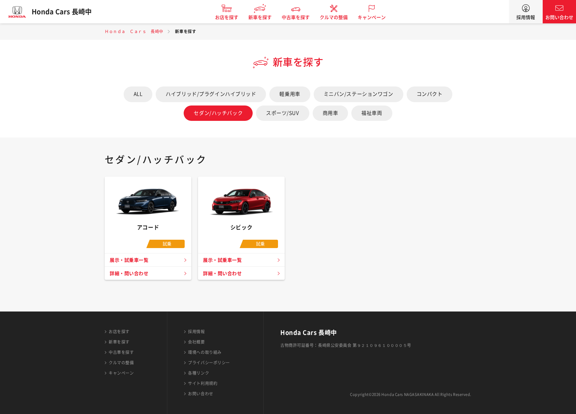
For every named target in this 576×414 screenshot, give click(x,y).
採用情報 (525, 17)
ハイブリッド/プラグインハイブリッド (211, 93)
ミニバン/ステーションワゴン (358, 93)
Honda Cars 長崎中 (62, 11)
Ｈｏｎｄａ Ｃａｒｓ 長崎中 (134, 31)
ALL (138, 93)
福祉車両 (371, 113)
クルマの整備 (334, 17)
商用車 (330, 113)
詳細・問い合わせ (129, 273)
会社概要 (196, 342)
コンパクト (430, 93)
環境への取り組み (204, 352)
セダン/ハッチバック (218, 113)
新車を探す (260, 17)
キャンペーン (372, 17)
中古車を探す (296, 17)
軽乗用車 (289, 93)
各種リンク (198, 373)
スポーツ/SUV (282, 113)
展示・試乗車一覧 (129, 260)
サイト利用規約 (202, 383)
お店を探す (226, 17)
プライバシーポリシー (209, 363)
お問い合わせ (559, 17)
